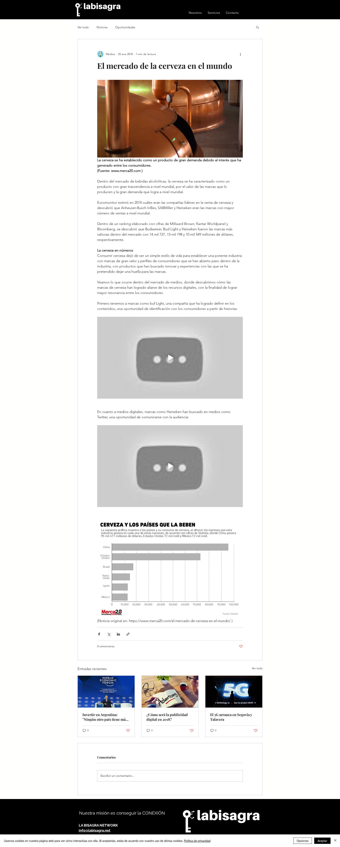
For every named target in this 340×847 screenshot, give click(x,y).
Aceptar (322, 841)
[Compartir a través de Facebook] (99, 634)
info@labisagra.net (94, 830)
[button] (257, 27)
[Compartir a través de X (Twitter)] (109, 634)
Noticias (102, 27)
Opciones (303, 841)
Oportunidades (125, 27)
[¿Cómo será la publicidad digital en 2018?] (170, 692)
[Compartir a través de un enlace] (128, 634)
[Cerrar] (335, 841)
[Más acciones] (240, 54)
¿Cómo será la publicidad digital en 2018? (167, 717)
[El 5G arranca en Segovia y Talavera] (233, 692)
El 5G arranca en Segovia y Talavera (231, 717)
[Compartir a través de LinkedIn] (118, 634)
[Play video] (170, 358)
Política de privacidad (197, 841)
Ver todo (83, 27)
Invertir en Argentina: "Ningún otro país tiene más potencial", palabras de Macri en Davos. (105, 717)
